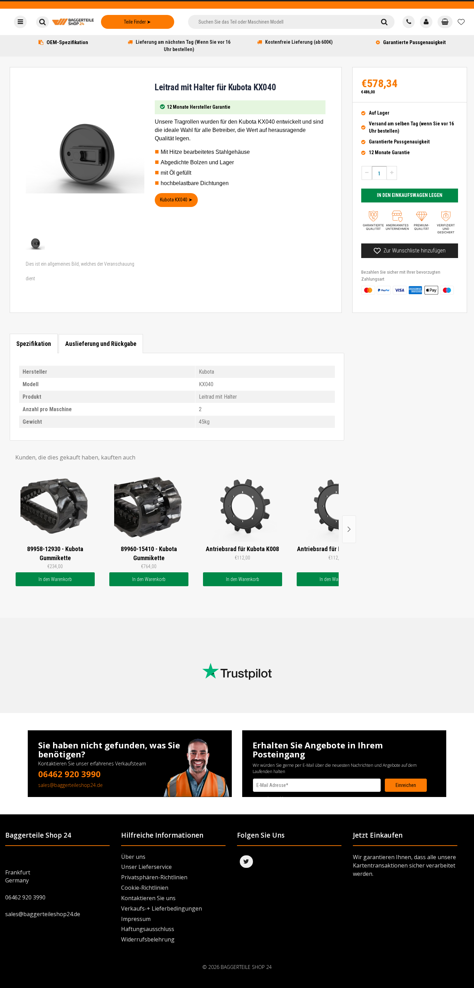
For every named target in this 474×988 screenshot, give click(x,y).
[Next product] (349, 529)
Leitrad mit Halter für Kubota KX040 (215, 87)
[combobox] (281, 22)
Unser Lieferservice (146, 867)
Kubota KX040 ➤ (176, 199)
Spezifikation (33, 343)
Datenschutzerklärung (273, 799)
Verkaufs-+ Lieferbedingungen (161, 908)
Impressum (136, 919)
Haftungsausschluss (147, 929)
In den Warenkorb (55, 579)
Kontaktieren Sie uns (148, 898)
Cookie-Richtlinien (144, 887)
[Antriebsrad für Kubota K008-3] (336, 507)
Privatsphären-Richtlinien (154, 877)
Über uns (133, 857)
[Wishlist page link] (461, 21)
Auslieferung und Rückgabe (100, 343)
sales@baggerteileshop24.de (70, 785)
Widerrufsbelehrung (148, 939)
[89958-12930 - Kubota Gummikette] (55, 507)
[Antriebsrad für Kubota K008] (242, 507)
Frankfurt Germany (17, 876)
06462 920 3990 (69, 774)
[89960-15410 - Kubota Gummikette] (148, 507)
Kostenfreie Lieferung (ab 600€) (299, 42)
